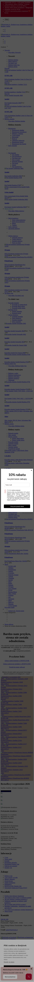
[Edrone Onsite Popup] (17, 491)
